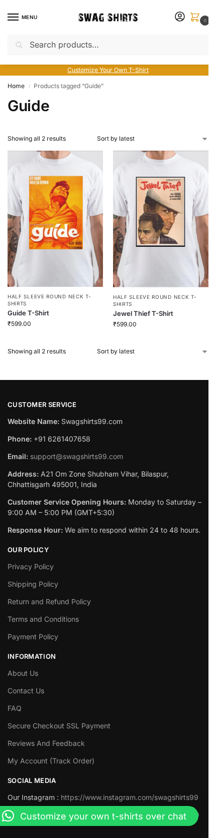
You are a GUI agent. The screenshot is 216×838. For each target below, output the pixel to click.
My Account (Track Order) (51, 760)
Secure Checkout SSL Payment (59, 725)
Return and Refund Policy (49, 601)
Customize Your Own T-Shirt (108, 70)
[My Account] (180, 17)
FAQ (15, 708)
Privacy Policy (31, 566)
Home (16, 86)
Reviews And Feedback (46, 743)
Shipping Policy (33, 584)
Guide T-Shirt (28, 313)
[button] (196, 18)
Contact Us (26, 690)
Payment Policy (33, 636)
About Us (23, 673)
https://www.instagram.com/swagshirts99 (129, 797)
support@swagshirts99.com (76, 456)
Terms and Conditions (43, 619)
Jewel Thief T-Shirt (143, 313)
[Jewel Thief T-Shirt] (160, 219)
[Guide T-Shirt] (55, 219)
